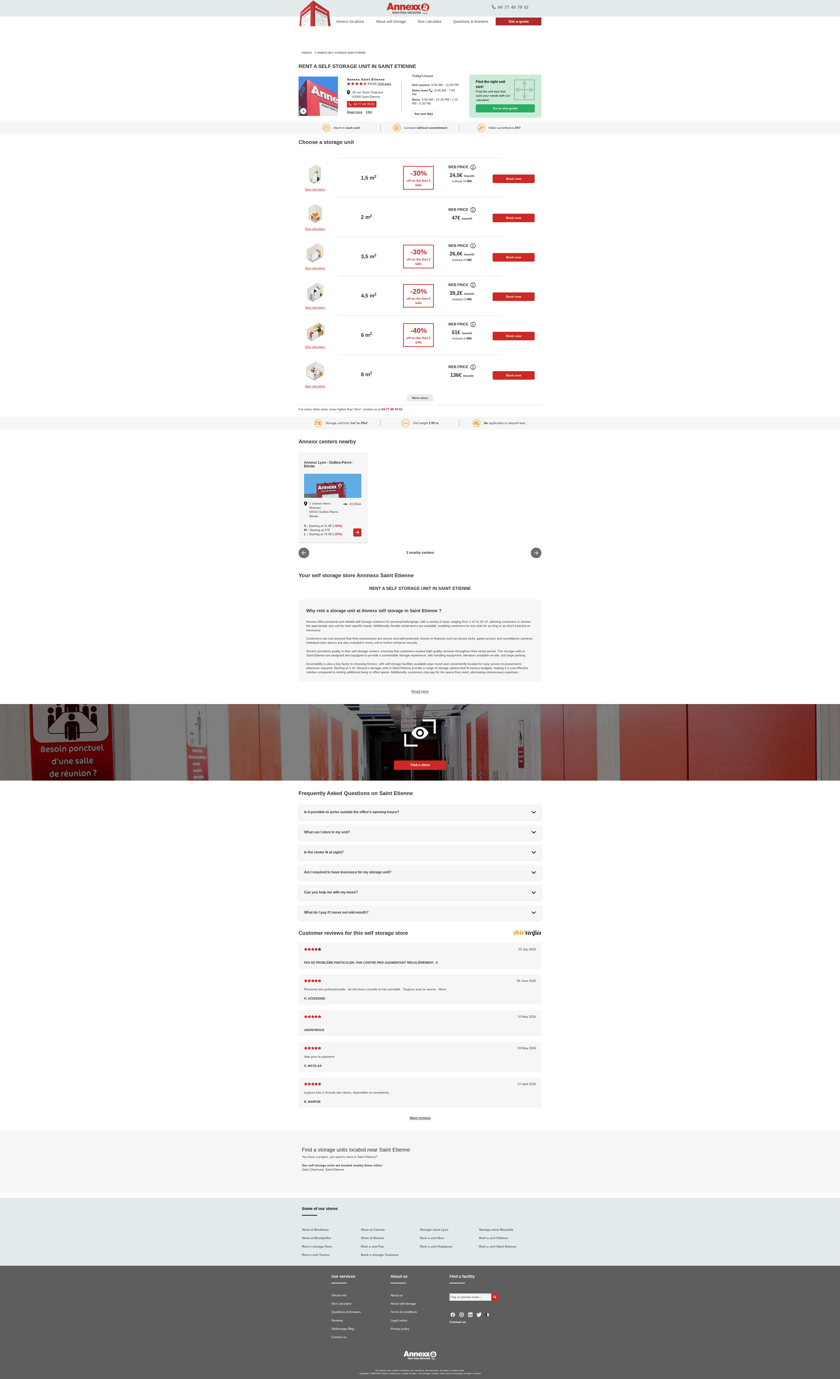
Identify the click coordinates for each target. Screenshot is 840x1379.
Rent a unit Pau (372, 1246)
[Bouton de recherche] (495, 1297)
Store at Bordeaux (315, 1229)
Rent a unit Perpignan (436, 1246)
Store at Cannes (373, 1229)
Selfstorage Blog (342, 1328)
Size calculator (429, 21)
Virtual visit (338, 1295)
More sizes (420, 398)
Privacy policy (399, 1328)
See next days (423, 113)
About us (396, 1295)
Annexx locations (350, 21)
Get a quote (518, 21)
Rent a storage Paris (317, 1246)
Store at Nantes (372, 1238)
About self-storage (391, 21)
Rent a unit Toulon (316, 1255)
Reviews (337, 1320)
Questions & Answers (470, 21)
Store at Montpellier (316, 1238)
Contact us (338, 1337)
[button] (369, 84)
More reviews (420, 1118)
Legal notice (398, 1320)
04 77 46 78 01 (392, 409)
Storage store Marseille (496, 1229)
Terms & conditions (403, 1312)
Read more (420, 691)
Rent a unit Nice (432, 1238)
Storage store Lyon (434, 1229)
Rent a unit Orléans (493, 1238)
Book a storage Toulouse (380, 1255)
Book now (513, 178)
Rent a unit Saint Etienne (497, 1246)
